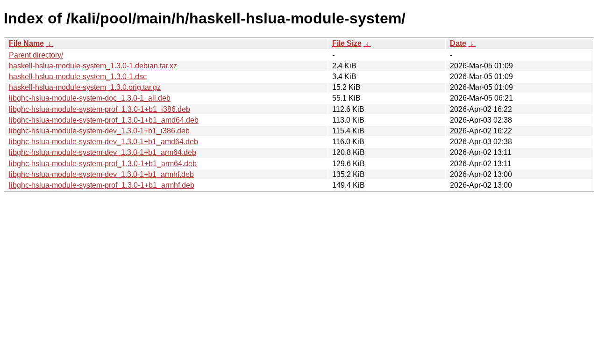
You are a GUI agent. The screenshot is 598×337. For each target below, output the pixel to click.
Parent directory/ (36, 55)
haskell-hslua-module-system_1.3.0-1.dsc (78, 77)
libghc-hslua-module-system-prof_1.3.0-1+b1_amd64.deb (104, 120)
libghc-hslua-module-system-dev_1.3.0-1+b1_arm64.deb (102, 152)
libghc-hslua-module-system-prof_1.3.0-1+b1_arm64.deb (103, 164)
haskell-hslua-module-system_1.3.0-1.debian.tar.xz (93, 66)
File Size (347, 43)
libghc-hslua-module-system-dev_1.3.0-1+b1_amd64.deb (103, 142)
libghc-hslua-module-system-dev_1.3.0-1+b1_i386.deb (99, 131)
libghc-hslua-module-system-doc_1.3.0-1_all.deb (90, 98)
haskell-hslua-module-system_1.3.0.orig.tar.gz (85, 87)
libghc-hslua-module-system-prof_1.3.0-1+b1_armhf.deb (101, 185)
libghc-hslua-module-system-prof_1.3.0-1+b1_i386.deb (99, 109)
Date (458, 43)
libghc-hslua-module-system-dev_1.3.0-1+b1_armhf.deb (101, 174)
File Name (26, 43)
